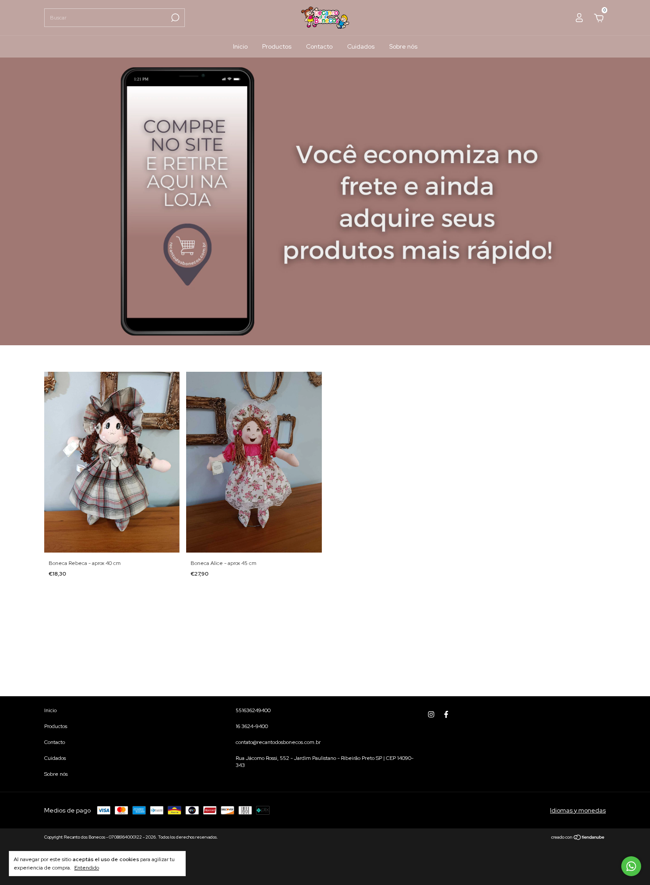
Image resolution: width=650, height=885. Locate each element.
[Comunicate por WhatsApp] (631, 866)
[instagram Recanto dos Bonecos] (431, 714)
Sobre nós (403, 46)
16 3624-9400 (252, 726)
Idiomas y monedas (578, 810)
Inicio (240, 46)
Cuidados (361, 46)
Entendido (86, 867)
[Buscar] (174, 18)
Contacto (319, 46)
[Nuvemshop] (578, 838)
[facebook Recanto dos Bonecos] (446, 714)
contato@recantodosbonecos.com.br (278, 742)
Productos (276, 46)
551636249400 (253, 710)
